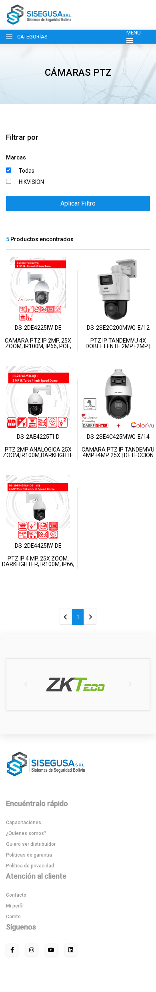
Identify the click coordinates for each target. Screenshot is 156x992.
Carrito (13, 916)
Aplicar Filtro (78, 203)
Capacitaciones (23, 822)
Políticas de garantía (29, 855)
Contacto (16, 895)
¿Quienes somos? (26, 833)
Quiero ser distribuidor (31, 844)
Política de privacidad (30, 866)
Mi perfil (15, 906)
